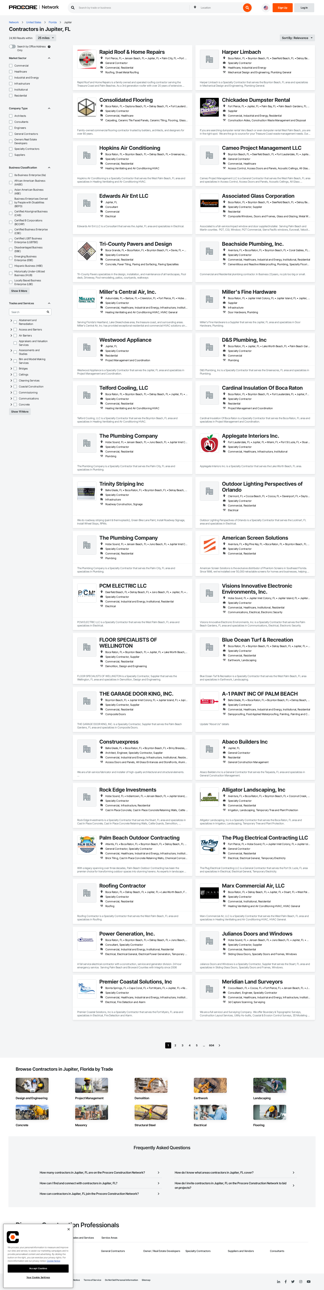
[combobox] (220, 8)
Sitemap (146, 1280)
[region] (38, 1256)
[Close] (68, 1229)
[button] (10, 65)
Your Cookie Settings (38, 1277)
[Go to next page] (219, 1045)
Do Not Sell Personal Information (121, 1280)
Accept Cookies (38, 1268)
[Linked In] (278, 1281)
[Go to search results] (48, 312)
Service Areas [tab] (109, 1237)
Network (50, 7)
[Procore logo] (23, 7)
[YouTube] (308, 1281)
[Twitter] (293, 1281)
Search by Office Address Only (31, 48)
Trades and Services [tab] (82, 1237)
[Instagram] (300, 1282)
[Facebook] (286, 1282)
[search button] (247, 7)
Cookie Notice (53, 1260)
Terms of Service (92, 1280)
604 (211, 1045)
